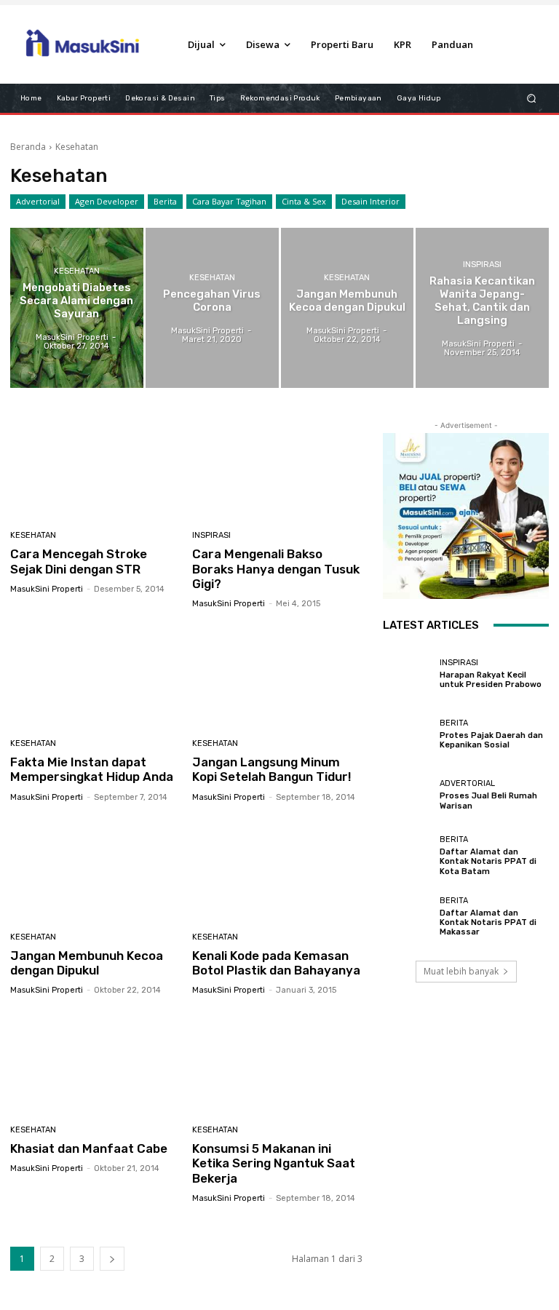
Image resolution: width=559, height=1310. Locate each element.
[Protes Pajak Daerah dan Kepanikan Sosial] (407, 734)
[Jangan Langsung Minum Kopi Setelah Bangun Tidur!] (277, 675)
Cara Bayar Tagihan (229, 201)
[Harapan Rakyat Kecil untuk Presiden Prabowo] (407, 674)
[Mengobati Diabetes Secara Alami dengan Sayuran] (76, 307)
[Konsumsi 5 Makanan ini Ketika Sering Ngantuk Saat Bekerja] (277, 1062)
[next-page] (112, 1259)
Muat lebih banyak (461, 971)
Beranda (28, 146)
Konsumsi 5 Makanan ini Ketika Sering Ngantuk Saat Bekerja (273, 1163)
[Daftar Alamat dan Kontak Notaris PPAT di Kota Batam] (407, 856)
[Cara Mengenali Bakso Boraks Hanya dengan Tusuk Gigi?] (277, 468)
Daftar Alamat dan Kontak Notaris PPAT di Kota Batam (488, 861)
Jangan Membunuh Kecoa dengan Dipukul (86, 962)
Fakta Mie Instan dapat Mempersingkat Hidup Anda (91, 769)
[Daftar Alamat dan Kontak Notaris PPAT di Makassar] (407, 916)
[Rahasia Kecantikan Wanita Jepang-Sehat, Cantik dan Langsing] (482, 307)
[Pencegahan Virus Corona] (212, 307)
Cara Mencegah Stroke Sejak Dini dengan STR (78, 561)
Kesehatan (77, 271)
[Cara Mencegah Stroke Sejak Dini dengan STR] (95, 468)
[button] (532, 98)
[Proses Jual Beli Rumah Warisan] (407, 794)
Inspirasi (482, 265)
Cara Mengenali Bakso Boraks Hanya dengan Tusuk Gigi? (276, 569)
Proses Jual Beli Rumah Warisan (488, 800)
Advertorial (38, 201)
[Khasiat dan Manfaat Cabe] (95, 1062)
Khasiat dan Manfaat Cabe (88, 1148)
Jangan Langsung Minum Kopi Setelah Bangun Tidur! (272, 769)
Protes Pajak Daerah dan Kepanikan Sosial (491, 740)
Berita (165, 201)
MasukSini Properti (46, 589)
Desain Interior (370, 201)
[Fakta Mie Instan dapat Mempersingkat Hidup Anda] (95, 675)
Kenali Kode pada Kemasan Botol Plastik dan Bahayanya (276, 962)
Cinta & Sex (304, 201)
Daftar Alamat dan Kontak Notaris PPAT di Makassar (488, 922)
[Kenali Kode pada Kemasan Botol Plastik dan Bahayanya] (277, 869)
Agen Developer (106, 201)
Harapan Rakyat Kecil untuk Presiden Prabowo (491, 679)
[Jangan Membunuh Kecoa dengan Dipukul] (347, 307)
